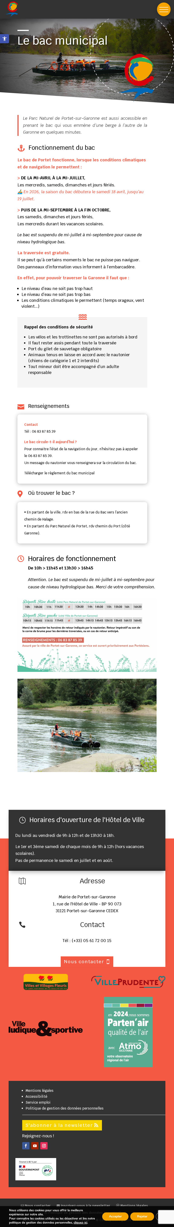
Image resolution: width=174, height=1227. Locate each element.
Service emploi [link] (38, 1102)
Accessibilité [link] (36, 1096)
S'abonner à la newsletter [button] (59, 1125)
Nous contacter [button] (84, 962)
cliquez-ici (80, 1223)
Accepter (115, 1216)
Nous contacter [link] (37, 1206)
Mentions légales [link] (39, 1090)
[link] (4, 38)
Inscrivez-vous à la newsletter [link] (85, 1206)
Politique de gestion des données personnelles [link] (65, 1108)
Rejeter (142, 1216)
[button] (164, 9)
